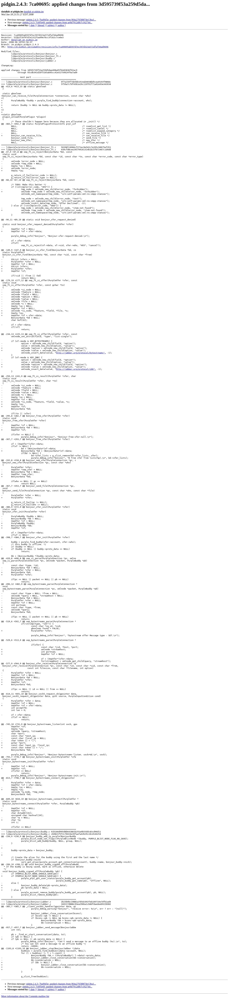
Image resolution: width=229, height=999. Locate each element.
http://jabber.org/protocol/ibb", (76, 369)
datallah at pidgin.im (34, 11)
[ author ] (60, 25)
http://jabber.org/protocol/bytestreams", (81, 353)
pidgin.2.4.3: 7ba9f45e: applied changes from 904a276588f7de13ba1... (61, 19)
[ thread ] (41, 25)
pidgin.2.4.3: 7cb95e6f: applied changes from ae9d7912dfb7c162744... (57, 22)
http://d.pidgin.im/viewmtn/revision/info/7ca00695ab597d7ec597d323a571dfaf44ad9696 (57, 47)
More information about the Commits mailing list (25, 996)
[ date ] (32, 25)
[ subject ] (51, 25)
